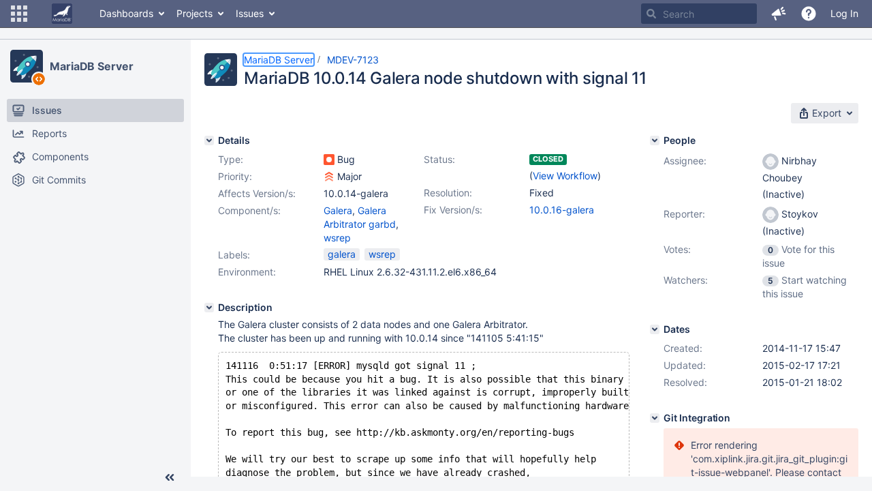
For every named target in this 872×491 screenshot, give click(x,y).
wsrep (337, 237)
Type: (230, 159)
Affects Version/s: (257, 193)
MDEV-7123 (353, 59)
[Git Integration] (654, 418)
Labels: (234, 255)
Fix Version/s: (453, 209)
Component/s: (249, 210)
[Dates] (654, 329)
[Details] (209, 140)
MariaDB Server (92, 66)
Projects (194, 13)
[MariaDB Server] (26, 66)
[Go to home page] (62, 13)
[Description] (209, 307)
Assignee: (685, 160)
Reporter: (684, 214)
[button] (19, 13)
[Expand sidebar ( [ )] (169, 477)
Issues (250, 13)
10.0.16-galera (561, 209)
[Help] (809, 13)
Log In (844, 13)
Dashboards (126, 13)
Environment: (247, 272)
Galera (338, 210)
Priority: (235, 176)
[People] (654, 140)
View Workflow (565, 175)
